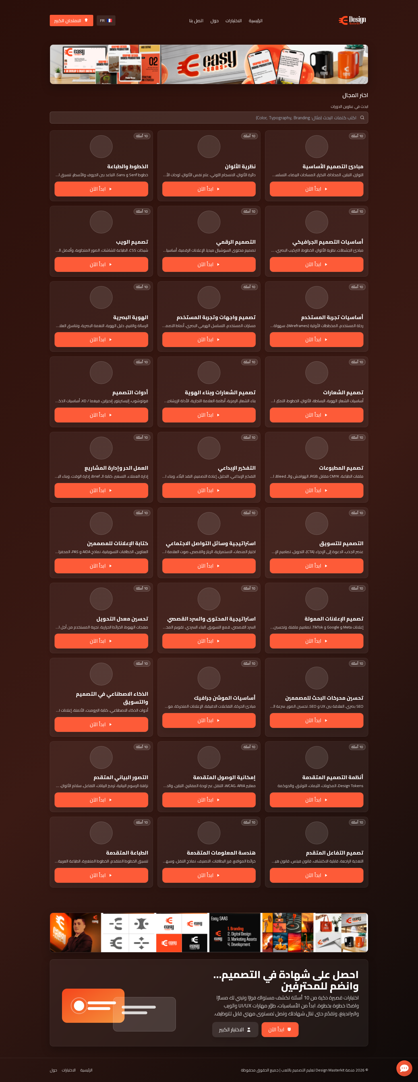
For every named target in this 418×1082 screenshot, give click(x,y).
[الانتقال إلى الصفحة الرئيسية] (352, 20)
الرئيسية (256, 20)
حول (214, 20)
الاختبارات (233, 20)
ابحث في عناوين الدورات (349, 106)
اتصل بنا (196, 20)
